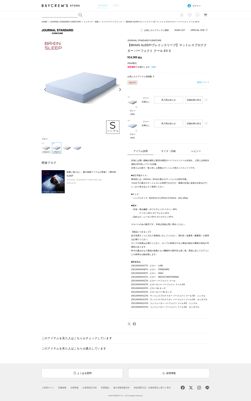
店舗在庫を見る (194, 100)
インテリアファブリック (111, 22)
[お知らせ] (197, 15)
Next (120, 89)
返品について (203, 82)
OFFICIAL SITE (198, 30)
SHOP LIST (179, 30)
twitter (129, 324)
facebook (134, 324)
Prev (45, 89)
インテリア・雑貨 (91, 22)
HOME (44, 22)
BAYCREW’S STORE (63, 5)
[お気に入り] (190, 15)
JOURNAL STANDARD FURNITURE (65, 22)
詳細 (153, 67)
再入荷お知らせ (168, 100)
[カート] (205, 15)
